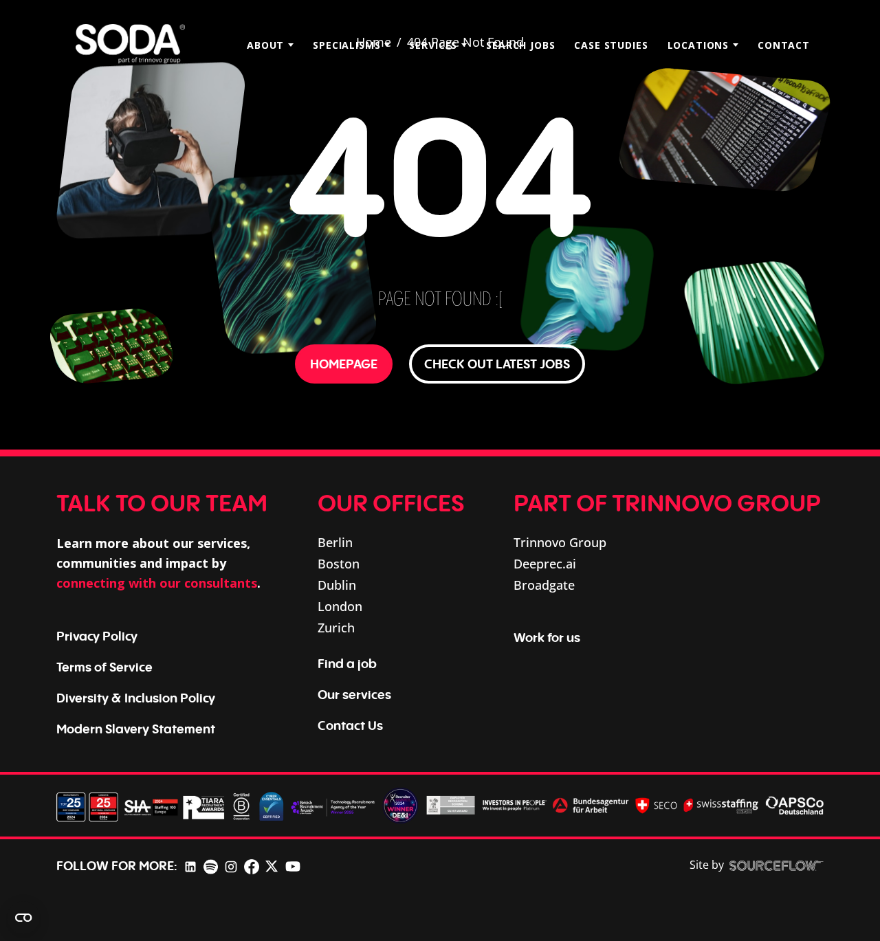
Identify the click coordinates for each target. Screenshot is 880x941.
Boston (339, 563)
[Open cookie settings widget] (23, 917)
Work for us (547, 637)
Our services (354, 694)
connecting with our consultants (156, 583)
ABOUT (265, 45)
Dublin (337, 585)
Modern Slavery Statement (135, 728)
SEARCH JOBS (520, 45)
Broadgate (544, 585)
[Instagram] (231, 865)
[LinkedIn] (190, 865)
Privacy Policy (97, 636)
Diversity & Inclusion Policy (135, 697)
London (340, 606)
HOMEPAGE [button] (343, 363)
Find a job (347, 663)
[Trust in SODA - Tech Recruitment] (130, 45)
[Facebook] (251, 865)
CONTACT (784, 45)
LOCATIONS (698, 45)
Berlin (335, 542)
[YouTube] (293, 865)
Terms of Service (104, 666)
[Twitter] (271, 865)
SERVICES (433, 45)
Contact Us (350, 725)
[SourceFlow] (776, 865)
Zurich (336, 627)
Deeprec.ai (545, 563)
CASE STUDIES (611, 45)
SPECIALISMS (346, 45)
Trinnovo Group (560, 542)
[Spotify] (211, 865)
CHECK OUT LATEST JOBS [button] (497, 363)
